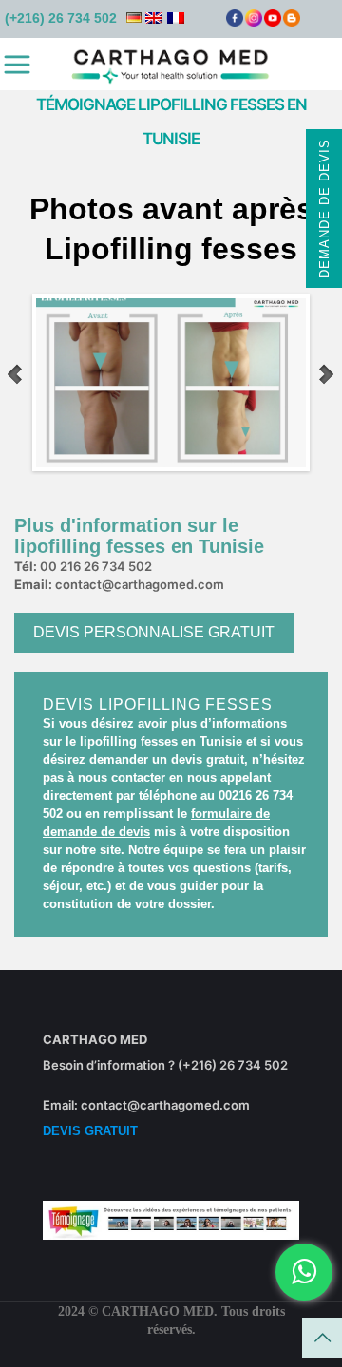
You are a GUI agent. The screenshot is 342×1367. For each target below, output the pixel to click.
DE (134, 17)
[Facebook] (234, 22)
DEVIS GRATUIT (90, 1131)
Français (175, 18)
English (153, 18)
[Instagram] (253, 22)
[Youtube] (272, 22)
